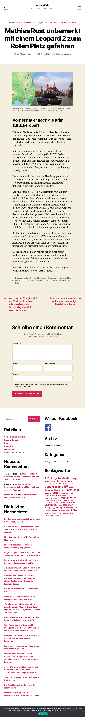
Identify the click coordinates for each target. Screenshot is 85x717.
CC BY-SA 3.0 (43, 108)
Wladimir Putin (68, 513)
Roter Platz (67, 278)
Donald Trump (54, 486)
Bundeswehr (20, 278)
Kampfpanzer (31, 278)
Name (15, 364)
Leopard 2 (45, 278)
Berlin (60, 481)
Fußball (56, 492)
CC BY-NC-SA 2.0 (19, 110)
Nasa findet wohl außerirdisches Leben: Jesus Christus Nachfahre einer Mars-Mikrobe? (21, 529)
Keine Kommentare (63, 54)
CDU (60, 483)
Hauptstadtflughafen (51, 498)
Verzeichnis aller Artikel (14, 437)
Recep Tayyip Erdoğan (55, 507)
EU (66, 486)
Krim (38, 278)
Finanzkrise (59, 490)
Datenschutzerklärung (14, 452)
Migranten (51, 504)
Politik (53, 23)
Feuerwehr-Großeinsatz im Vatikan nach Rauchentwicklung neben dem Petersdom (22, 638)
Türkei (54, 511)
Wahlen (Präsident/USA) (53, 513)
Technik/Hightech (67, 23)
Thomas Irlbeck (26, 54)
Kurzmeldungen (11, 440)
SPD (76, 507)
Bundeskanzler (68, 481)
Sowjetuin (51, 280)
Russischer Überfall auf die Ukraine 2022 (30, 280)
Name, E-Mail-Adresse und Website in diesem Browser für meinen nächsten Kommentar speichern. (41, 386)
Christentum (67, 484)
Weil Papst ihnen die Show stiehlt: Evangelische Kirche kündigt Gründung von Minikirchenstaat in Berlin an (21, 628)
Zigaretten (49, 515)
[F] (63, 427)
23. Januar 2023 (44, 54)
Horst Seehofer (67, 497)
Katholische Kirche (51, 502)
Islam (47, 500)
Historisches (15, 23)
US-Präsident (64, 510)
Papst (60, 505)
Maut (73, 502)
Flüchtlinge (72, 489)
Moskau (53, 278)
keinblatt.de (42, 5)
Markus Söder (65, 502)
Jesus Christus (55, 500)
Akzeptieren (43, 714)
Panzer (59, 278)
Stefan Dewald (10, 495)
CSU (74, 483)
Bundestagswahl (51, 484)
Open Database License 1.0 (56, 110)
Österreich (58, 515)
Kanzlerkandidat (68, 500)
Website (15, 374)
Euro (71, 487)
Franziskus (48, 493)
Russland (69, 508)
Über (6, 443)
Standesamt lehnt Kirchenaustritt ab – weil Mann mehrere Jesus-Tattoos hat (21, 477)
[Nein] (82, 711)
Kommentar (17, 343)
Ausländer (49, 481)
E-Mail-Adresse (50, 364)
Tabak (47, 511)
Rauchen (68, 505)
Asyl (74, 478)
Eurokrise (49, 490)
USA (74, 510)
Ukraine (58, 280)
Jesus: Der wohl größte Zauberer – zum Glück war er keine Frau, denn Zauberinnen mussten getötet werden (21, 670)
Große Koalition (62, 495)
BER (55, 481)
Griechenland (51, 495)
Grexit (71, 493)
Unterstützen (10, 446)
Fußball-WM (65, 493)
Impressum (9, 449)
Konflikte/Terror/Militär (36, 23)
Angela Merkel (61, 478)
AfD (47, 478)
